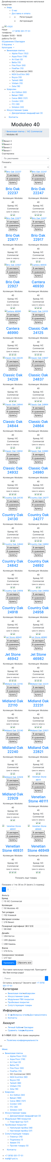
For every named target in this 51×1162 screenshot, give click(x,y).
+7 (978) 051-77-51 (21, 31)
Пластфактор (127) (19, 1122)
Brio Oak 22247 (38, 191)
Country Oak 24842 (12, 563)
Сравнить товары (16, 1030)
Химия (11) (15, 1142)
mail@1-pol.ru (11, 1158)
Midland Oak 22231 (38, 703)
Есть (10, 951)
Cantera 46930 (38, 284)
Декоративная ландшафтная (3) (27, 113)
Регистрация (26, 17)
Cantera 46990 (12, 330)
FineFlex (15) (18, 68)
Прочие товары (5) (19, 1145)
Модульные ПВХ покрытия (21, 999)
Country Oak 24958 (38, 610)
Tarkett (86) (17, 80)
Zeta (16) (16, 86)
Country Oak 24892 (38, 563)
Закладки (28, 1027)
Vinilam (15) (17, 83)
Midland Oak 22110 (12, 703)
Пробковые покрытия (18, 1002)
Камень (12, 944)
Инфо (9, 7)
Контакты (13, 117)
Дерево (12, 940)
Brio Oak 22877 (13, 237)
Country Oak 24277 (38, 517)
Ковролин (11, 89)
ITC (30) (16, 104)
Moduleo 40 (12, 908)
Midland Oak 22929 (12, 796)
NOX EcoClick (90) (20, 74)
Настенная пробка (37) (21, 1130)
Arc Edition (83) (19, 92)
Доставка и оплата (21, 13)
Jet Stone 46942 (13, 656)
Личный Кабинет (16, 1027)
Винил (11, 922)
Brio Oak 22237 (13, 191)
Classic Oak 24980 (38, 470)
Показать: (7, 162)
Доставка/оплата (38, 1015)
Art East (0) (17, 59)
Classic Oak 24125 (38, 330)
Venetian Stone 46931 (12, 848)
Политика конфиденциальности (22, 1040)
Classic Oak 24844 (13, 424)
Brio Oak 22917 (38, 237)
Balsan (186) (17, 95)
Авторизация (26, 21)
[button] (8, 44)
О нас (14, 10)
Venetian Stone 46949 (38, 848)
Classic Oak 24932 (13, 470)
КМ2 (9, 929)
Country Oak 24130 (12, 517)
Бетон (11, 936)
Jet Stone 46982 (38, 656)
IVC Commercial (34, 131)
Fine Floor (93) (19, 65)
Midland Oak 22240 (12, 749)
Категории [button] (7, 47)
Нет (10, 958)
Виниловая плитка (16, 50)
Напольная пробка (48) (21, 1127)
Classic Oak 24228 (13, 377)
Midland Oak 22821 (38, 749)
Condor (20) (17, 101)
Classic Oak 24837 (38, 377)
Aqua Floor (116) (19, 56)
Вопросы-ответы (21, 1015)
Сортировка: (8, 153)
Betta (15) (16, 62)
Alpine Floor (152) (20, 53)
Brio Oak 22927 (13, 284)
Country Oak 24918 (12, 610)
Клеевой (12, 915)
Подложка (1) (16, 1139)
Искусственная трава (17, 110)
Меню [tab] (5, 1049)
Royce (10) (17, 77)
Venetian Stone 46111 (38, 799)
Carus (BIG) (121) (20, 98)
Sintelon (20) (18, 107)
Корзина (29, 1030)
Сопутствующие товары (20, 1005)
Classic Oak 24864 (38, 424)
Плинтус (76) (16, 1136)
